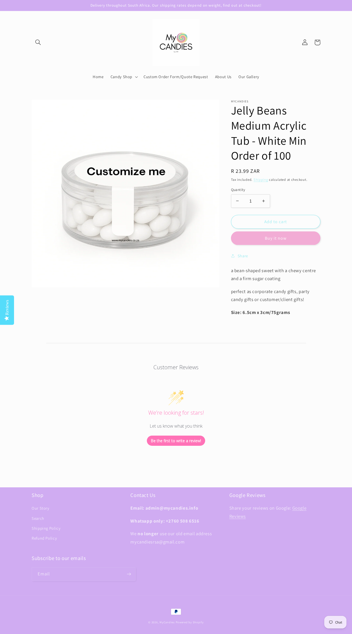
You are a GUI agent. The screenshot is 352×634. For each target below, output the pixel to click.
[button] (38, 42)
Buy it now (276, 238)
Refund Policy (44, 538)
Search (38, 518)
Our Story (41, 508)
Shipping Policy (46, 528)
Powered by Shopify (190, 622)
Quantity (238, 189)
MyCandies (167, 622)
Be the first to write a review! (176, 440)
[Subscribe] (129, 574)
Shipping (261, 179)
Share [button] (243, 255)
